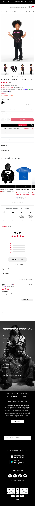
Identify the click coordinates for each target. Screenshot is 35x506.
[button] (32, 7)
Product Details (5, 140)
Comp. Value (13, 85)
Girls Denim (9, 11)
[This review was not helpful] (30, 299)
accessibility (7, 364)
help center (20, 335)
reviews (6, 338)
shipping (19, 351)
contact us (20, 338)
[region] (17, 243)
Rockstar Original (17, 480)
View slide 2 (14, 76)
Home (2, 11)
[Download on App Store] (17, 456)
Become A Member (18, 87)
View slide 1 (12, 76)
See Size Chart (29, 104)
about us (6, 335)
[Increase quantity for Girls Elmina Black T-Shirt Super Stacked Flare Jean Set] (8, 119)
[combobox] (26, 279)
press (5, 360)
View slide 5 (17, 202)
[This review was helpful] (27, 299)
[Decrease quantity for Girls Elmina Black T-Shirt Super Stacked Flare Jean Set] (2, 119)
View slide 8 (22, 202)
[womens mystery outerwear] (8, 173)
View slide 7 (22, 76)
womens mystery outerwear (7, 189)
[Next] (32, 38)
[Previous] (3, 38)
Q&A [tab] (9, 226)
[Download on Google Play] (17, 462)
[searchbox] (19, 269)
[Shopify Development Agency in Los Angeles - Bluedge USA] (17, 499)
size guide (6, 342)
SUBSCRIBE (17, 421)
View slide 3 (14, 202)
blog (17, 358)
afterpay (19, 365)
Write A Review (17, 259)
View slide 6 (20, 76)
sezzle (18, 369)
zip (17, 372)
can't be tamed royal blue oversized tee (22, 190)
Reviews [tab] (4, 226)
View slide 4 (17, 76)
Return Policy (5, 150)
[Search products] (29, 7)
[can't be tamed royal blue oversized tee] (24, 173)
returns (19, 355)
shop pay (19, 362)
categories (7, 345)
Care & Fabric (5, 145)
